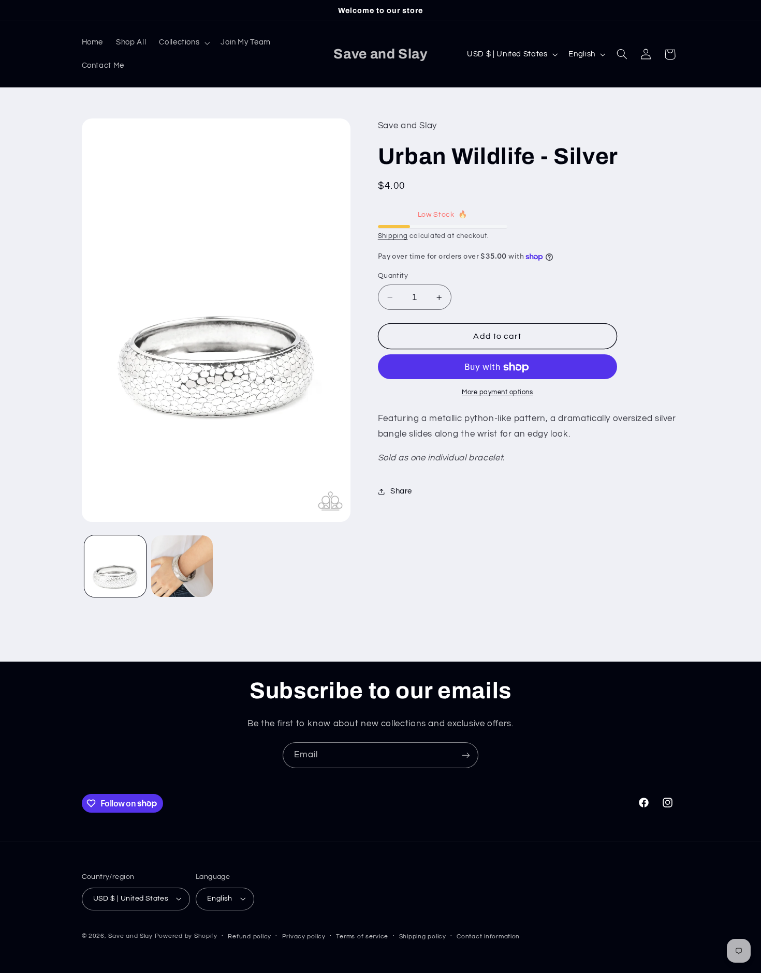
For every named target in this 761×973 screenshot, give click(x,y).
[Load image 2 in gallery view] (182, 566)
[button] (183, 43)
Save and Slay (130, 936)
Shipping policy (422, 936)
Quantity (393, 276)
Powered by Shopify (186, 936)
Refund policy (249, 936)
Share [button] (401, 491)
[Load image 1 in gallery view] (115, 566)
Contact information (488, 936)
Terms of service (362, 936)
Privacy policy (304, 936)
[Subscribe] (466, 755)
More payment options (497, 393)
